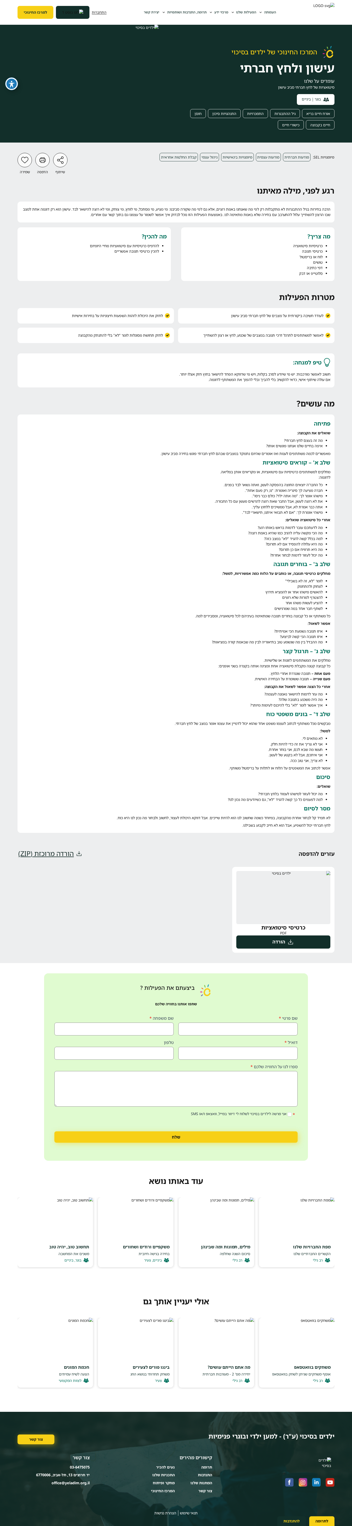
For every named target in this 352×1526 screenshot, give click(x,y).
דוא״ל (291, 1042)
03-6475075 (80, 1467)
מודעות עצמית (268, 157)
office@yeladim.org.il (71, 1482)
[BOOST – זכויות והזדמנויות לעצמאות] (72, 12)
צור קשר (36, 1439)
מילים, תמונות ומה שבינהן (225, 1247)
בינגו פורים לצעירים (151, 1367)
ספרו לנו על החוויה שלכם (274, 1066)
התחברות (99, 12)
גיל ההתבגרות (285, 113)
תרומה (206, 1467)
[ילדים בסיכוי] (323, 12)
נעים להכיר (165, 1467)
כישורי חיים (290, 124)
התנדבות (205, 1474)
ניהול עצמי (209, 157)
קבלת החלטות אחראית (179, 157)
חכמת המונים (76, 1367)
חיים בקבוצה (320, 124)
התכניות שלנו (163, 1474)
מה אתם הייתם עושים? (229, 1367)
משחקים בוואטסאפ (312, 1367)
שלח (176, 1137)
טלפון (169, 1042)
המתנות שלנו (201, 1482)
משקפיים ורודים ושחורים (146, 1247)
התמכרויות (255, 113)
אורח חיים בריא (318, 113)
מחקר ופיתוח (164, 1482)
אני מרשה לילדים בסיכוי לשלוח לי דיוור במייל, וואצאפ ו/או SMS (239, 1114)
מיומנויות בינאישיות (237, 157)
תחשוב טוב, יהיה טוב (69, 1247)
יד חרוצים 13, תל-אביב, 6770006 (63, 1474)
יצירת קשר (151, 12)
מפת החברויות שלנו (312, 1247)
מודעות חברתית (296, 157)
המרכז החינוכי (163, 1490)
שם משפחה (161, 1018)
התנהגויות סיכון (224, 113)
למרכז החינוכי (35, 12)
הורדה (278, 942)
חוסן (198, 113)
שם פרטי (288, 1018)
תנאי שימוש (189, 1513)
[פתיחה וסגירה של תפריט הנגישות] (11, 84)
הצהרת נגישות (165, 1513)
